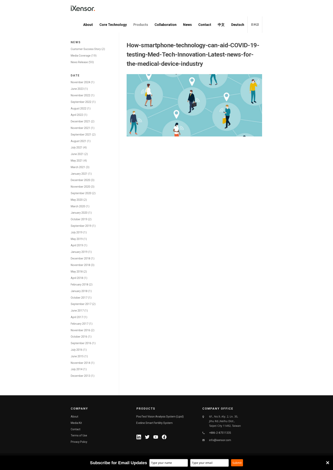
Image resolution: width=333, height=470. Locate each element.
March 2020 (78, 206)
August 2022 (78, 108)
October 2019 (79, 219)
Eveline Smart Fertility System (154, 422)
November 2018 (80, 265)
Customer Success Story (86, 49)
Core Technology (113, 25)
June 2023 (77, 88)
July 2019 (76, 232)
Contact (204, 25)
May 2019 (77, 239)
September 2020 (81, 193)
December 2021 (80, 121)
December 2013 (80, 375)
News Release (79, 62)
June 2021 (77, 154)
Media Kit (76, 422)
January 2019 (79, 251)
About (88, 25)
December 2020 (80, 180)
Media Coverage (81, 55)
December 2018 (80, 258)
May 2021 (77, 160)
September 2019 (81, 225)
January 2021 (79, 173)
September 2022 (81, 101)
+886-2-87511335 (220, 432)
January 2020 (79, 212)
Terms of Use (79, 435)
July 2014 (76, 369)
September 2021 (81, 134)
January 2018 (79, 291)
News (187, 25)
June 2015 (77, 356)
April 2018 (77, 277)
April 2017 (77, 317)
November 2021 (80, 128)
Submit (237, 463)
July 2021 (76, 147)
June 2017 (77, 310)
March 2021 (78, 167)
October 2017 (79, 297)
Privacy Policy (79, 441)
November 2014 (80, 362)
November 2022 (80, 95)
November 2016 (80, 330)
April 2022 (77, 114)
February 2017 (79, 323)
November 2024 (80, 82)
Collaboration (166, 25)
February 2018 (79, 284)
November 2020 (80, 186)
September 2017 (81, 304)
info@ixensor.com (220, 440)
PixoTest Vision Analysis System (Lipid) (160, 416)
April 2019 (77, 245)
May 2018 (77, 271)
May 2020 (77, 199)
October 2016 (79, 336)
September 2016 (81, 343)
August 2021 (78, 141)
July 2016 (76, 349)
